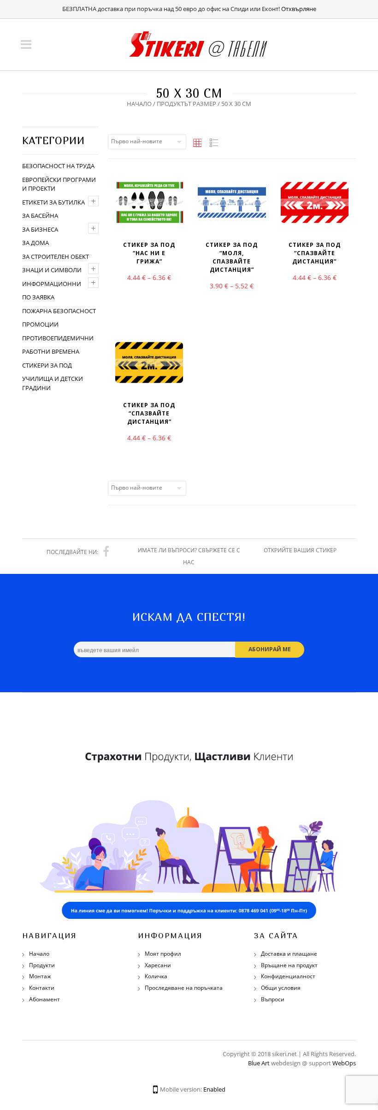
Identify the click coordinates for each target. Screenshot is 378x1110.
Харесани (158, 965)
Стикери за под (47, 365)
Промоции (40, 324)
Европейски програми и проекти (59, 184)
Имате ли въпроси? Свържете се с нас (189, 556)
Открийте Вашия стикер (300, 550)
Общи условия (281, 988)
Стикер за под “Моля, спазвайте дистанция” (232, 257)
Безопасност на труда (58, 166)
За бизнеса (40, 229)
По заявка (38, 297)
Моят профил (163, 954)
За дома (35, 243)
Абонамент (44, 999)
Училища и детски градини (52, 383)
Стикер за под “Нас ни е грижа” (149, 253)
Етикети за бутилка (53, 202)
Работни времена (50, 351)
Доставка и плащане (289, 954)
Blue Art (259, 1063)
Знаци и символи (52, 270)
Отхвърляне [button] (298, 9)
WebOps (344, 1063)
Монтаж (40, 976)
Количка (156, 976)
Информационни (51, 284)
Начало (139, 103)
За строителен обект (55, 256)
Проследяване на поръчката (184, 988)
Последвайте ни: (72, 552)
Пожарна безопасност (59, 311)
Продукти (42, 965)
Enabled (214, 1089)
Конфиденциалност (288, 976)
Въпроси (272, 999)
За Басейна (40, 215)
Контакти (41, 988)
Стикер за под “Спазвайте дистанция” (315, 253)
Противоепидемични (58, 338)
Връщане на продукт (289, 965)
